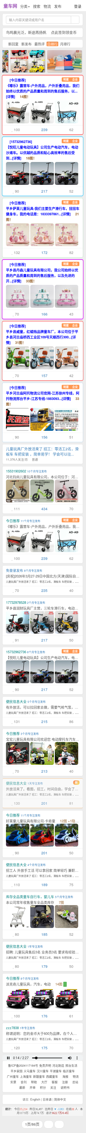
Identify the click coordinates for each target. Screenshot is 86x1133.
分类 (24, 6)
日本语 (47, 1099)
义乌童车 (30, 1071)
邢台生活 (71, 1065)
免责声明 (45, 1065)
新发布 (26, 43)
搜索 (36, 6)
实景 (12, 1082)
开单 (32, 1087)
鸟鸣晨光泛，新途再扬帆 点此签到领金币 (41, 32)
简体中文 (60, 1099)
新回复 (13, 43)
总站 (74, 1082)
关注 (52, 1087)
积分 (42, 1087)
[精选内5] (22, 60)
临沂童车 (69, 1071)
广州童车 (13, 1076)
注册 (64, 1082)
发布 (57, 6)
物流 (47, 6)
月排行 (65, 43)
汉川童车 (43, 1071)
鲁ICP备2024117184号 (23, 1065)
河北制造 (58, 1065)
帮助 (33, 1082)
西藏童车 (52, 1076)
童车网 (10, 6)
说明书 (64, 1087)
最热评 (39, 43)
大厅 (43, 1082)
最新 (21, 1087)
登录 (77, 6)
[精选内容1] (59, 60)
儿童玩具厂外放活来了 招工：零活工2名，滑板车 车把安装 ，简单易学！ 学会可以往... (42, 454)
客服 (54, 1082)
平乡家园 (16, 1071)
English (35, 1099)
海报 (64, 1076)
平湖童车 (56, 1071)
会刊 (23, 1082)
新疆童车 (39, 1076)
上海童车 (26, 1076)
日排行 (52, 44)
